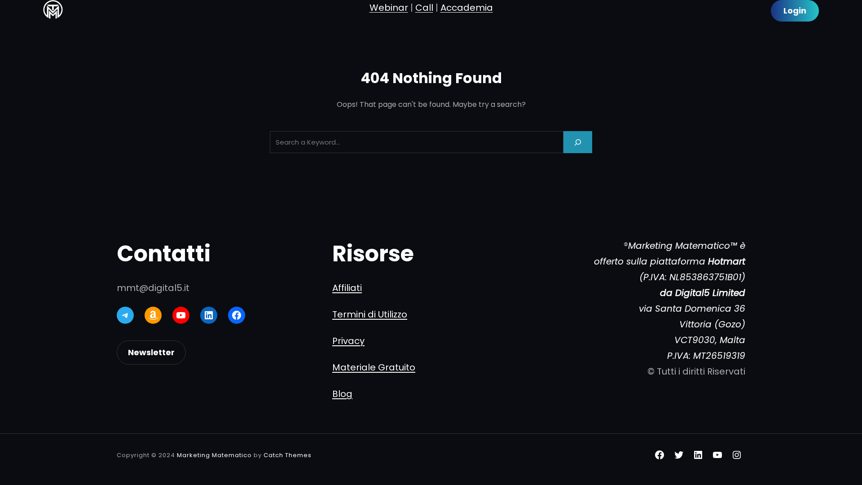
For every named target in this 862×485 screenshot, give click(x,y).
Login (794, 10)
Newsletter (151, 352)
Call (424, 7)
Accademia (466, 7)
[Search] (577, 142)
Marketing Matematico (214, 455)
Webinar (388, 7)
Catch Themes (288, 455)
